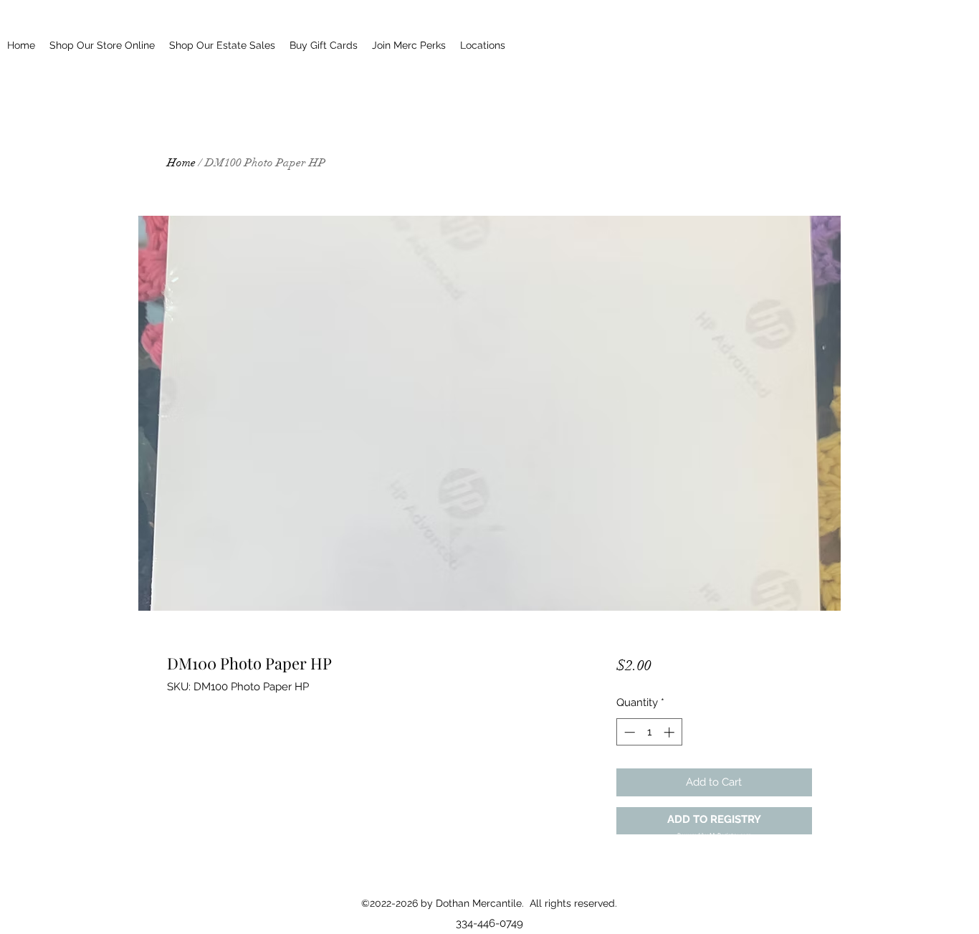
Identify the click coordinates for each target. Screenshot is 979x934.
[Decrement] (628, 732)
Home (181, 163)
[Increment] (670, 732)
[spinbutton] (649, 732)
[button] (714, 821)
